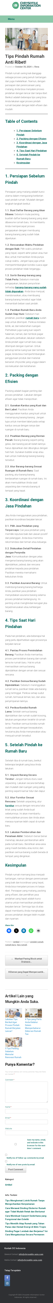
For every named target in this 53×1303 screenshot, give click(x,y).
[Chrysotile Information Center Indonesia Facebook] (7, 1278)
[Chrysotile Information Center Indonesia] (26, 5)
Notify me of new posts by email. (21, 1164)
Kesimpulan (23, 162)
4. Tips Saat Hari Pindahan (31, 150)
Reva (36, 67)
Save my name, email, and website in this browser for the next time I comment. (36, 1144)
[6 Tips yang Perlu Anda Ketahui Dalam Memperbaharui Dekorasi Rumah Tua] (33, 1013)
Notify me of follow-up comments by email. (25, 1158)
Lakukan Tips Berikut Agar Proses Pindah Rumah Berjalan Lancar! (12, 1025)
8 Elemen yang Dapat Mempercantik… (26, 973)
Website (8, 1128)
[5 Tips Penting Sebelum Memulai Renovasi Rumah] (13, 1042)
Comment (9, 1080)
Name (8, 1107)
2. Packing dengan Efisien (31, 138)
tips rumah (22, 945)
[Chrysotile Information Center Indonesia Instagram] (7, 1283)
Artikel (16, 942)
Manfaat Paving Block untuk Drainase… (26, 960)
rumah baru (32, 317)
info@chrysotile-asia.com (31, 1254)
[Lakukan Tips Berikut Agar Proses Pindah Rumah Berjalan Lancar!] (13, 1013)
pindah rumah (36, 942)
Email (8, 1118)
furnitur (9, 805)
